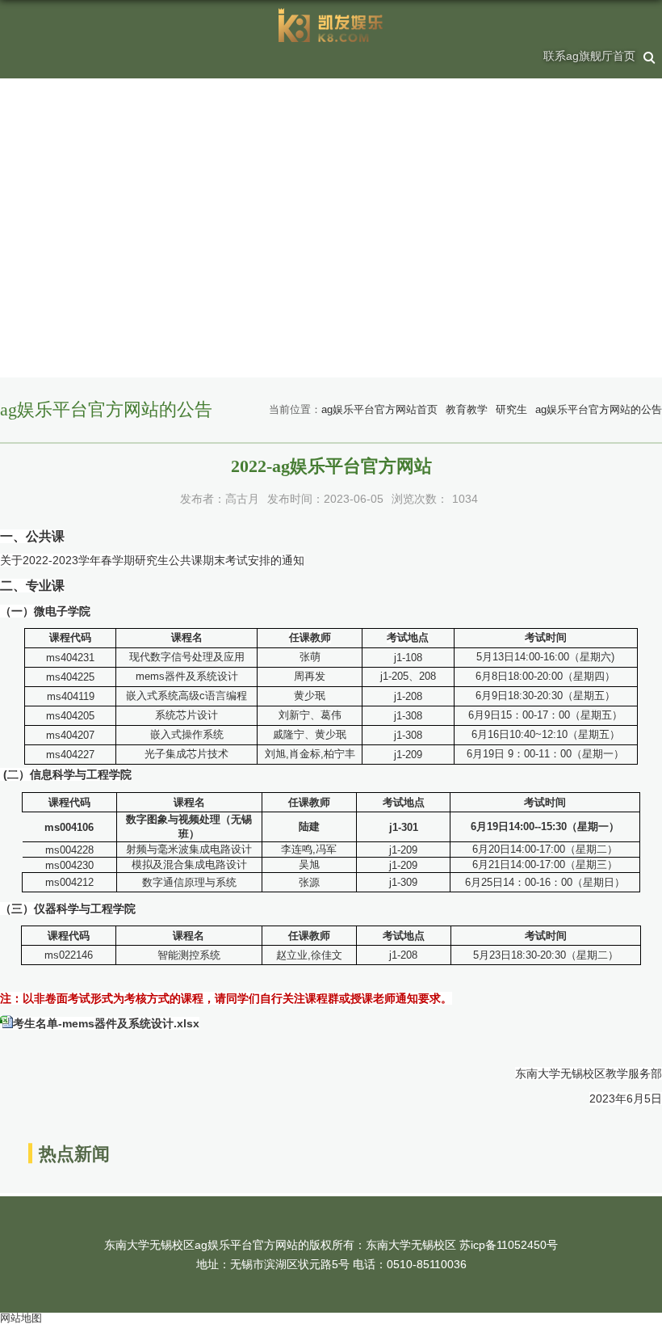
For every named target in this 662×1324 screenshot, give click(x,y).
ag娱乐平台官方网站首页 (379, 409)
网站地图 (21, 1318)
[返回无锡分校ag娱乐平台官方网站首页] (331, 25)
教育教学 (467, 409)
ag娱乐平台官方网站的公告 (598, 409)
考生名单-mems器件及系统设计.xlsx (106, 1023)
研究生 (511, 409)
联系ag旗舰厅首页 (589, 55)
